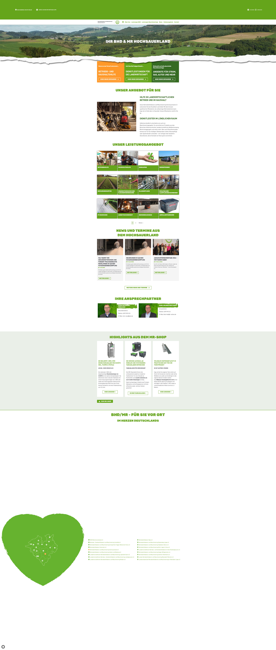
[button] (23, 9)
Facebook (252, 9)
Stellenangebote (168, 22)
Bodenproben (164, 167)
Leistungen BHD (136, 22)
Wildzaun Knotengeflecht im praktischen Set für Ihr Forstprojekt (165, 363)
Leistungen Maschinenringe (150, 22)
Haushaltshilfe (124, 167)
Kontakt (176, 22)
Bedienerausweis (145, 215)
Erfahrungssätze (105, 191)
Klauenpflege (144, 191)
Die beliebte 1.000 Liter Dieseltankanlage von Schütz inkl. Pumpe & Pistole (109, 363)
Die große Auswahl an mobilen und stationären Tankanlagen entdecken (135, 363)
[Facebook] (248, 10)
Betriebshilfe (103, 167)
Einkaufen (143, 167)
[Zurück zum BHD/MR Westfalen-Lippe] (37, 10)
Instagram (259, 9)
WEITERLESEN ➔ (104, 278)
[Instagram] (256, 10)
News (160, 22)
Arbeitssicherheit (125, 215)
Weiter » (141, 223)
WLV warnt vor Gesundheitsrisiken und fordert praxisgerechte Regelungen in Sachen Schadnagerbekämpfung (107, 261)
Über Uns (127, 22)
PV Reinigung (102, 215)
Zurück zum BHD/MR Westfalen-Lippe (47, 9)
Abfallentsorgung (166, 215)
